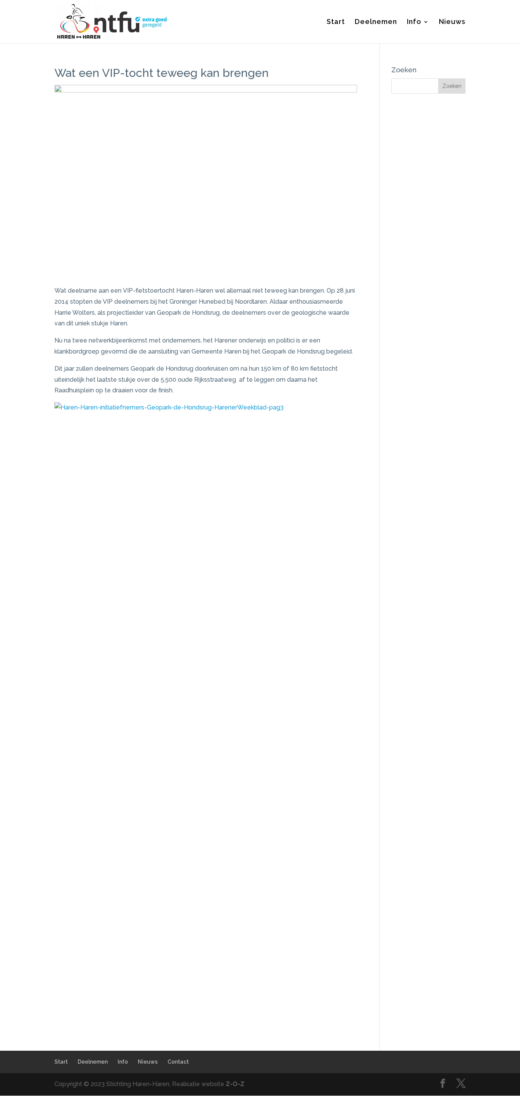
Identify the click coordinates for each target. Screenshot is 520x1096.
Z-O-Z (235, 1084)
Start (336, 22)
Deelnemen (376, 22)
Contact (178, 1062)
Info (414, 22)
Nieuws (452, 22)
